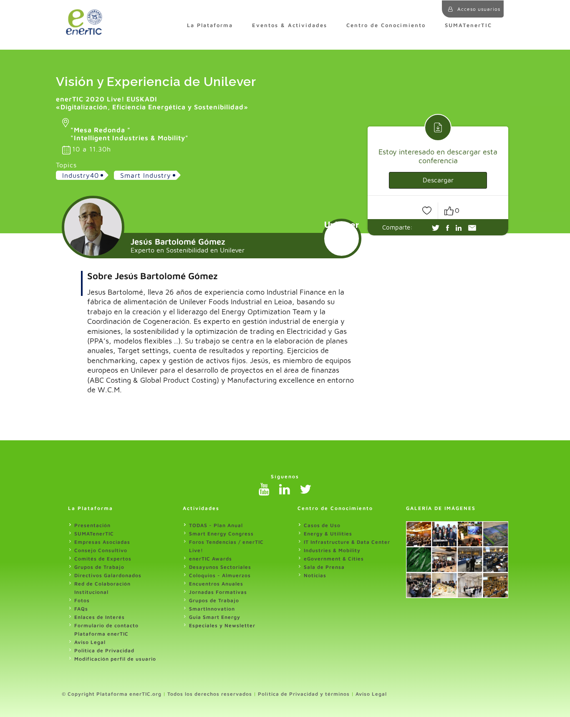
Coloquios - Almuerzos (220, 575)
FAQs (81, 609)
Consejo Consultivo (100, 550)
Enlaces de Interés (99, 617)
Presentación (92, 525)
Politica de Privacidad (104, 650)
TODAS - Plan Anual (216, 525)
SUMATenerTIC (468, 25)
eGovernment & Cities (334, 558)
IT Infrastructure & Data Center (347, 542)
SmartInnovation (212, 609)
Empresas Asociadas (102, 542)
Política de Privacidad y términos (304, 694)
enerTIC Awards (210, 558)
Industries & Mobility (332, 550)
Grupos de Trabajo (99, 567)
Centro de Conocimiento (386, 25)
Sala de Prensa (324, 567)
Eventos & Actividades (289, 25)
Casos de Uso (322, 525)
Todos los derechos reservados (209, 694)
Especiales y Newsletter (222, 625)
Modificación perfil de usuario (115, 659)
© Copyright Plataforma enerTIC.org (111, 694)
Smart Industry (145, 175)
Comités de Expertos (102, 558)
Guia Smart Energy (214, 617)
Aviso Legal (90, 642)
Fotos (82, 600)
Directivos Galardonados (107, 575)
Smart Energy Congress (221, 533)
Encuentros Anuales (216, 584)
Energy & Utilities (328, 533)
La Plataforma (210, 25)
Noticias (315, 575)
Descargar (438, 180)
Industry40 (80, 175)
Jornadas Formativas (218, 592)
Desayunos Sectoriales (220, 567)
